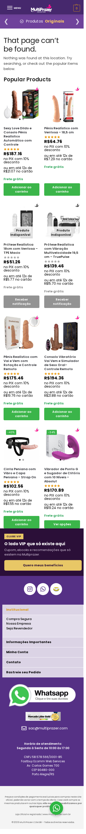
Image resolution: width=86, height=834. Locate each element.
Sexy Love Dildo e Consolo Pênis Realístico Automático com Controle (18, 136)
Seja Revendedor (19, 628)
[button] (43, 610)
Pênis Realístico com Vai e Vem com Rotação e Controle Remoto (21, 363)
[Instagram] (30, 589)
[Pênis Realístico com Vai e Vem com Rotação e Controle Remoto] (21, 333)
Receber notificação (21, 301)
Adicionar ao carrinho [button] (21, 189)
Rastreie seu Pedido (23, 672)
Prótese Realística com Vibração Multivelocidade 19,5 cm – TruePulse (61, 251)
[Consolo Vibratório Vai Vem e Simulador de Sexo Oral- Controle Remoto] (62, 333)
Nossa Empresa (18, 623)
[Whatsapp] (43, 589)
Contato (13, 662)
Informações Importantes (28, 642)
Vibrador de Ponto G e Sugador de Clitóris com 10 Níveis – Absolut (62, 475)
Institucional (17, 609)
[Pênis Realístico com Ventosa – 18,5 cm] (62, 105)
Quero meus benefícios (43, 565)
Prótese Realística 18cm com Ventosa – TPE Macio (21, 249)
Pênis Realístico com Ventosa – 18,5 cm (61, 130)
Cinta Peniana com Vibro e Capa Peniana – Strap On (20, 473)
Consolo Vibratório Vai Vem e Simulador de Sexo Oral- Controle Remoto (61, 363)
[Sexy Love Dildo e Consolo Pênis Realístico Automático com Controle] (21, 105)
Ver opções (62, 524)
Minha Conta (17, 652)
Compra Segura (19, 619)
